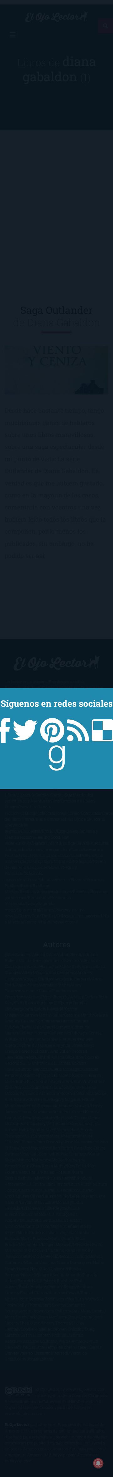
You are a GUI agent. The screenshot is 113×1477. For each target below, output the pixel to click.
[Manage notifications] (98, 1463)
